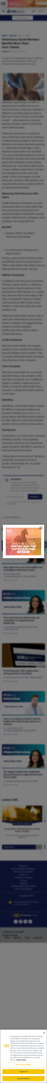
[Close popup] (41, 528)
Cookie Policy (21, 1060)
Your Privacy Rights (23, 1064)
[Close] (44, 1032)
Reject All (23, 1071)
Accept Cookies (23, 1078)
